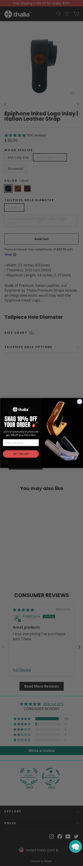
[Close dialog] (79, 401)
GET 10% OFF (21, 454)
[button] (75, 846)
